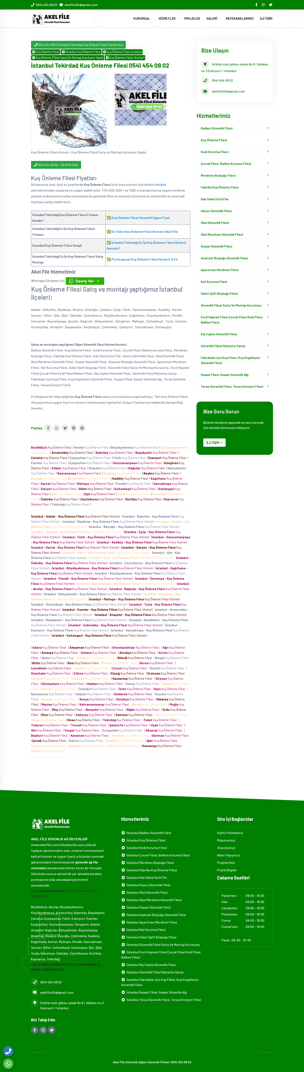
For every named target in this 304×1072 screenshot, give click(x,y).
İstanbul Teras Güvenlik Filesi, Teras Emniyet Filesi (163, 1000)
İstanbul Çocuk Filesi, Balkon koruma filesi (157, 855)
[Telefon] (8, 1051)
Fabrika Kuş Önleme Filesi (220, 187)
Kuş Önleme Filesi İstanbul (124, 52)
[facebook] (256, 4)
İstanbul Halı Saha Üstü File (146, 877)
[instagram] (263, 4)
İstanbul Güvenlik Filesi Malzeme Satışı (154, 972)
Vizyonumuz (226, 848)
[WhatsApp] (8, 1064)
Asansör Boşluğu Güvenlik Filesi (224, 258)
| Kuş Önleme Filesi (49, 647)
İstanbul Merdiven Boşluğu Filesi (149, 862)
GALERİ (212, 18)
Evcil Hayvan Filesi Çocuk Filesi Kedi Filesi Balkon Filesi (232, 319)
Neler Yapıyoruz (228, 855)
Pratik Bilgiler (227, 870)
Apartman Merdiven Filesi (220, 270)
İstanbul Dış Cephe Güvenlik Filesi (150, 965)
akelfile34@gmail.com (81, 5)
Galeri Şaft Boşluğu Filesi (219, 293)
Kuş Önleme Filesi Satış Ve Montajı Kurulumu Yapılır (69, 57)
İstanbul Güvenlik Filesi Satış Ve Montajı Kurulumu (162, 944)
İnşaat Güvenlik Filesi (216, 246)
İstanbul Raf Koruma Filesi (145, 930)
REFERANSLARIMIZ (240, 18)
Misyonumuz (226, 840)
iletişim (160, 184)
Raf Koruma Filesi (214, 282)
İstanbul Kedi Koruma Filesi (146, 848)
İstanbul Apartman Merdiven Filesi (151, 922)
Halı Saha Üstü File (215, 199)
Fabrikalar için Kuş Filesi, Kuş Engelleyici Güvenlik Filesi (230, 360)
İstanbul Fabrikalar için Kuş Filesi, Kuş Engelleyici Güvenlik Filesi (160, 982)
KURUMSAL (142, 18)
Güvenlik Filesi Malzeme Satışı (223, 346)
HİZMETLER (167, 18)
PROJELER (192, 18)
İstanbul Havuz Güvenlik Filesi (147, 885)
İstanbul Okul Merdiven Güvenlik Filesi (153, 900)
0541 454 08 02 (46, 5)
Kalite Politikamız (230, 833)
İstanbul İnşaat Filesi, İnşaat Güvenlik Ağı (156, 992)
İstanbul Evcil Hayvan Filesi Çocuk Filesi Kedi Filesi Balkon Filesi (161, 954)
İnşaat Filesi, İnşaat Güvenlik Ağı (225, 375)
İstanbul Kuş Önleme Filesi (83, 52)
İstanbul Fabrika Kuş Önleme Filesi (151, 870)
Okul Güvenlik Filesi (215, 223)
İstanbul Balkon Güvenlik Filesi (148, 833)
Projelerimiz (226, 862)
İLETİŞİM (266, 18)
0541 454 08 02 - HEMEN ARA (57, 165)
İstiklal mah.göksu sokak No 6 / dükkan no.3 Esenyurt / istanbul (72, 1005)
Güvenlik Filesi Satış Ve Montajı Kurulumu (231, 305)
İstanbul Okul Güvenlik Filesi (146, 892)
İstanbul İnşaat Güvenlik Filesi (148, 907)
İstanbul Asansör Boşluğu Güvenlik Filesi (155, 915)
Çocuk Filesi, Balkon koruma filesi (226, 163)
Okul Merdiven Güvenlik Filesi (222, 234)
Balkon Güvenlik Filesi (217, 128)
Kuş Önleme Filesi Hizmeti (127, 57)
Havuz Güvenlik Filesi (216, 211)
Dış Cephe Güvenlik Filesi (219, 334)
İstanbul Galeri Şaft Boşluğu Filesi (150, 937)
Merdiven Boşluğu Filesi (218, 175)
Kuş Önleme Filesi (48, 52)
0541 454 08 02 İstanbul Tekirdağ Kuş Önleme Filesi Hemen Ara (80, 45)
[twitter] (271, 4)
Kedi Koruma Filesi (215, 152)
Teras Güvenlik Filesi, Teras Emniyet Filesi (232, 386)
